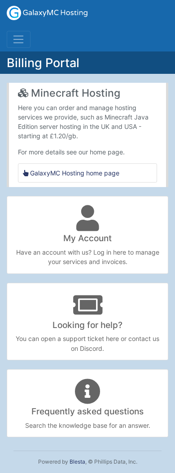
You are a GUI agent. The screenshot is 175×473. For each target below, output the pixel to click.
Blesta (77, 461)
